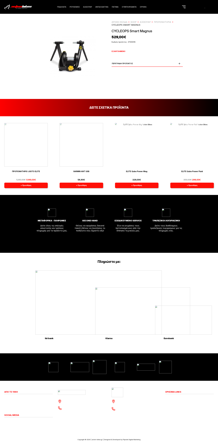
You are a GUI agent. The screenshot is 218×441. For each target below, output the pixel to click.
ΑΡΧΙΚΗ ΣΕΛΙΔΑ (119, 22)
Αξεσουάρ (145, 22)
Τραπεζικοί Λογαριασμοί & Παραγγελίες (184, 415)
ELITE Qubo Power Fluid (192, 171)
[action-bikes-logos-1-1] (18, 6)
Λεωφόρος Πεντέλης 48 (76, 400)
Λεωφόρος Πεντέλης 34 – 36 (132, 400)
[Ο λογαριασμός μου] (201, 6)
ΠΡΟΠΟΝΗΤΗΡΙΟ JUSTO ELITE (26, 171)
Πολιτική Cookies (173, 400)
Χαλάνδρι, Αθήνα (72, 402)
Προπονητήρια (162, 22)
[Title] (196, 6)
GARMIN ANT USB (81, 171)
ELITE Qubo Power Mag (136, 171)
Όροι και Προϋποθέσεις (176, 410)
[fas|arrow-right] (52, 237)
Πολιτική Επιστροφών (175, 405)
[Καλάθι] (210, 7)
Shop (133, 22)
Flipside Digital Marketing (131, 439)
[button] (67, 7)
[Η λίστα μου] (205, 6)
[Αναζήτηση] (178, 7)
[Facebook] (7, 421)
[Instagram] (5, 421)
